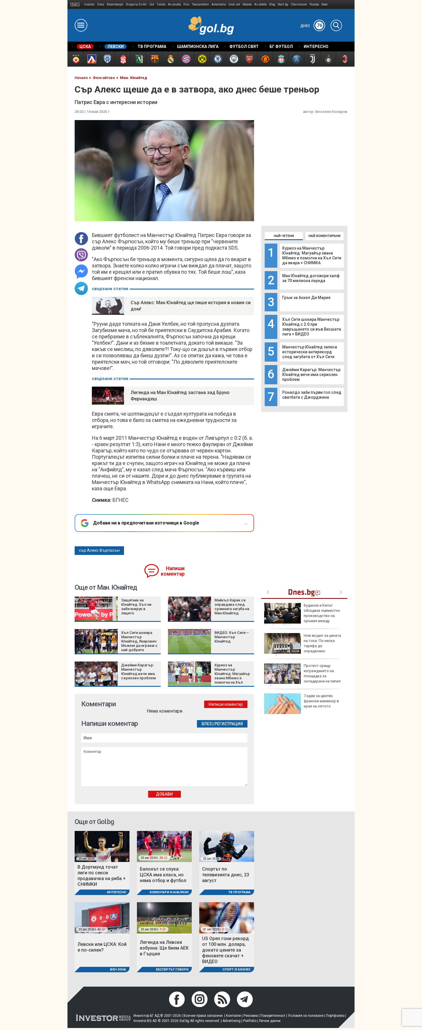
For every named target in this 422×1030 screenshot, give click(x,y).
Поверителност (272, 1016)
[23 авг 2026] (102, 846)
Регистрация (228, 724)
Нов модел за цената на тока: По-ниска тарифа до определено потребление (302, 646)
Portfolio (249, 1021)
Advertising (231, 1021)
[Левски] (91, 59)
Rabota (247, 4)
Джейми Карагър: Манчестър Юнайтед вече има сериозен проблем (311, 374)
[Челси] (217, 59)
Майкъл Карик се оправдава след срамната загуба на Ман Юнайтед (231, 606)
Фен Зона (118, 969)
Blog (272, 4)
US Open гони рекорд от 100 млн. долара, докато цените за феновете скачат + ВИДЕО (225, 950)
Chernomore (299, 4)
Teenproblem (200, 4)
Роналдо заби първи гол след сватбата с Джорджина (311, 395)
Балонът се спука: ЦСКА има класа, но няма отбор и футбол (163, 874)
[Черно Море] (107, 59)
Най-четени (284, 236)
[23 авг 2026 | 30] (164, 846)
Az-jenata (174, 4)
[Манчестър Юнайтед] (265, 59)
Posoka (314, 4)
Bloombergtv (115, 4)
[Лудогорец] (138, 59)
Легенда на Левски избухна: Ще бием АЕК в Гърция (164, 948)
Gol (152, 4)
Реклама (250, 1016)
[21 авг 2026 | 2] (226, 917)
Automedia (219, 4)
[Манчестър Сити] (233, 59)
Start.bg (283, 4)
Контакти (233, 1016)
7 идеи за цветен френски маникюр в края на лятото (321, 701)
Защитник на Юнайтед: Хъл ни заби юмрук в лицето (136, 606)
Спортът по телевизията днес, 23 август (225, 874)
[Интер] (328, 59)
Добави (164, 794)
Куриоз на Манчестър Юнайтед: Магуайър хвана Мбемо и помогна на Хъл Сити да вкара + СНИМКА (311, 255)
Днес (311, 26)
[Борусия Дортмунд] (202, 59)
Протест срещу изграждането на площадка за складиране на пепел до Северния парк (302, 676)
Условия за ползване (306, 1016)
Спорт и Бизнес (236, 969)
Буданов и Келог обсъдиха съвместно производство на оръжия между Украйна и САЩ (302, 615)
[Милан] (344, 59)
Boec (325, 4)
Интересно (116, 892)
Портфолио (335, 1016)
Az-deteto (260, 4)
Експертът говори (172, 969)
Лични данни (269, 1021)
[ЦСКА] (75, 59)
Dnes (100, 4)
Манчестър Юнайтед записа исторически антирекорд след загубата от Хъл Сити (309, 352)
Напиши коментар (173, 571)
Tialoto (161, 4)
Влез (207, 724)
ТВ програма (239, 892)
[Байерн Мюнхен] (186, 59)
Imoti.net (234, 4)
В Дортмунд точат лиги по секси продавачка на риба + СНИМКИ (102, 875)
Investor (89, 4)
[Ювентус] (312, 59)
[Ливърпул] (281, 59)
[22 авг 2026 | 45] (102, 917)
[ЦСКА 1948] (123, 59)
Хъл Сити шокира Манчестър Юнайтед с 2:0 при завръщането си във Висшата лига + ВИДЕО (311, 326)
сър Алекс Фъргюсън (99, 550)
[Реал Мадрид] (170, 59)
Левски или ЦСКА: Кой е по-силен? (102, 947)
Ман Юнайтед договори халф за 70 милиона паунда (311, 278)
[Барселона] (154, 59)
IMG (76, 4)
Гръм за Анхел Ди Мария (306, 297)
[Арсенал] (249, 59)
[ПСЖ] (296, 59)
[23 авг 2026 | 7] (164, 917)
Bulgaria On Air (136, 4)
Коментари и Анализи (169, 892)
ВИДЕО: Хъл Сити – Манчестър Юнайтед (231, 636)
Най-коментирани (324, 236)
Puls (186, 4)
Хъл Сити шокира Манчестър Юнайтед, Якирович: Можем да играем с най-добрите (139, 641)
